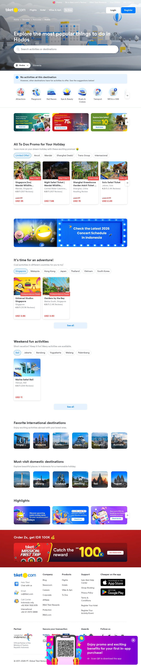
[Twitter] (109, 635)
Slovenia (26, 20)
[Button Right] (127, 96)
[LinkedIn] (116, 635)
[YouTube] (122, 635)
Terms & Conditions (86, 599)
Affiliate (46, 600)
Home (16, 20)
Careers (46, 590)
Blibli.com (47, 615)
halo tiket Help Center (87, 581)
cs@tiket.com (27, 594)
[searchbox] (68, 49)
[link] (113, 10)
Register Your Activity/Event (87, 612)
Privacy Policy (87, 593)
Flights (65, 580)
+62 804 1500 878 (29, 605)
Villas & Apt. (67, 590)
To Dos (65, 595)
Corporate (47, 595)
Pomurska (37, 20)
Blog (45, 580)
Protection (47, 610)
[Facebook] (103, 635)
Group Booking (87, 588)
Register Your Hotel (89, 605)
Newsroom (47, 585)
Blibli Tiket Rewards (98, 2)
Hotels (64, 585)
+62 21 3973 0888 (29, 612)
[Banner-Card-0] (70, 233)
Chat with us (26, 585)
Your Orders (115, 2)
